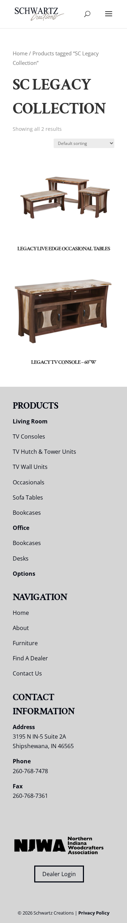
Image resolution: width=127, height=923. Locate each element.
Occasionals (28, 482)
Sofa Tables (28, 497)
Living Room (30, 421)
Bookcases (27, 512)
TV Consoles (29, 436)
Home (20, 53)
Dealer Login (59, 874)
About (21, 628)
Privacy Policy (93, 913)
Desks (21, 558)
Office (21, 528)
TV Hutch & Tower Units (44, 452)
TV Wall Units (30, 467)
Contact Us (27, 673)
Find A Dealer (30, 658)
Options (24, 573)
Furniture (25, 643)
